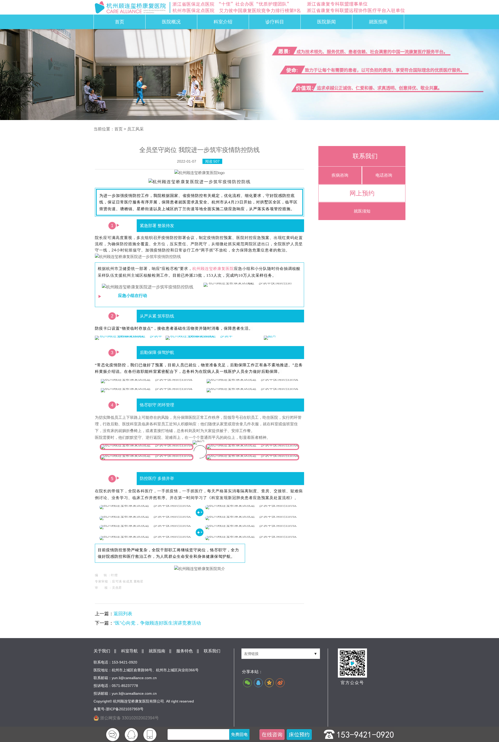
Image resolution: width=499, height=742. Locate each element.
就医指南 (378, 21)
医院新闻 (326, 21)
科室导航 (129, 651)
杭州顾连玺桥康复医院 (213, 268)
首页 (119, 21)
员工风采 (135, 129)
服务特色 (184, 651)
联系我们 (212, 651)
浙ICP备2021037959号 (124, 709)
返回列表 (123, 613)
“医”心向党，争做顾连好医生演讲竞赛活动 (157, 623)
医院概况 (171, 21)
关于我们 (102, 651)
